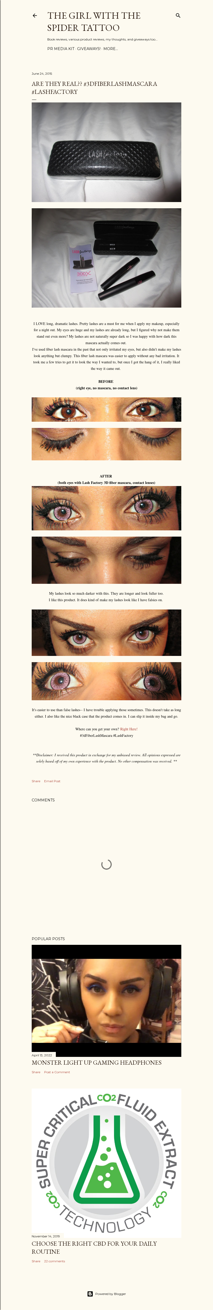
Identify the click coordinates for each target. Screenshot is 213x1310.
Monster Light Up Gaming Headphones (97, 1062)
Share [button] (36, 781)
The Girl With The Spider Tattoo (94, 21)
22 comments (54, 1261)
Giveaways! (89, 48)
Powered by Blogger (110, 1294)
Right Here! (129, 728)
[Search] (178, 14)
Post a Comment (57, 1072)
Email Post (52, 781)
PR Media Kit (60, 48)
